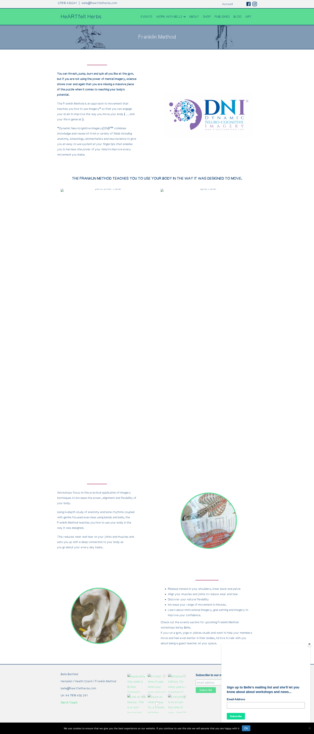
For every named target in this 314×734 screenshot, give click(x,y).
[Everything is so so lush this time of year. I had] (177, 703)
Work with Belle (169, 16)
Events (146, 16)
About (194, 16)
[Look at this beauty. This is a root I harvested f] (136, 703)
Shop (207, 16)
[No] (309, 728)
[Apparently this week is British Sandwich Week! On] (136, 683)
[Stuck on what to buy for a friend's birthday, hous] (157, 703)
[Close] (309, 644)
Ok (246, 728)
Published (222, 16)
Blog (237, 16)
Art (248, 16)
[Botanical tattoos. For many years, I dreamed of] (177, 683)
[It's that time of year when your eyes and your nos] (157, 683)
